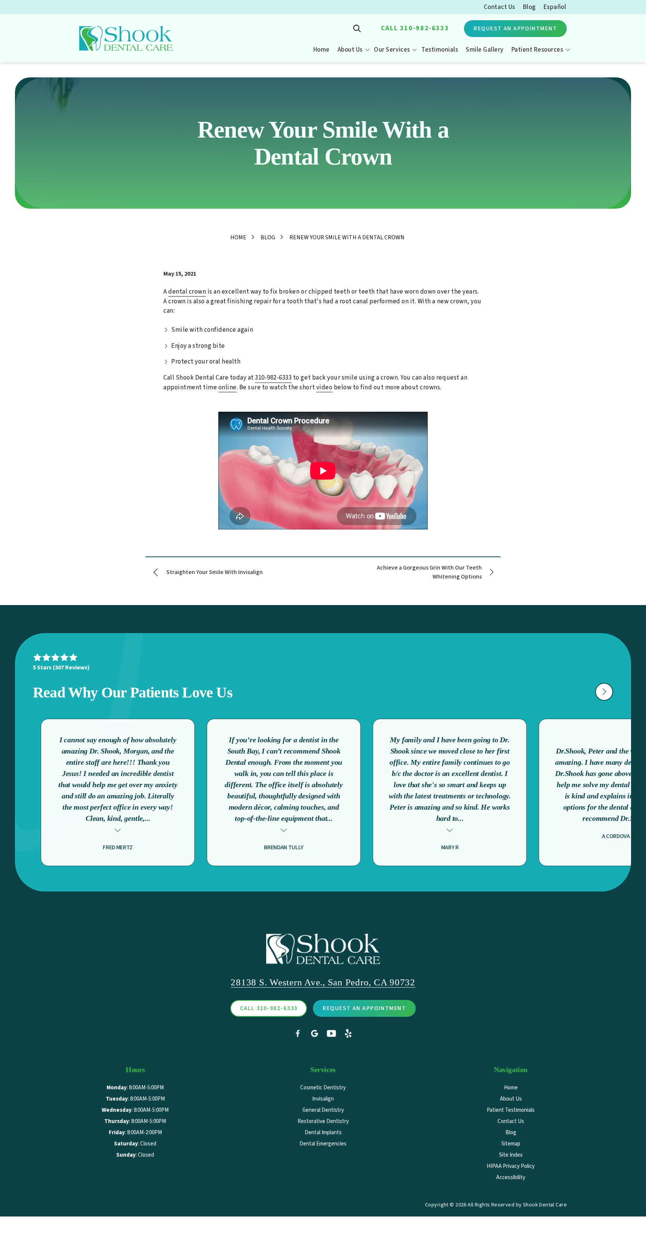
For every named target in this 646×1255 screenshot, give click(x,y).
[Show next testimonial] (604, 692)
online (227, 387)
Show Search (357, 28)
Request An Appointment (515, 28)
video (324, 387)
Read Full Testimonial (118, 829)
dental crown (187, 291)
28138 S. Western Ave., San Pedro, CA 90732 (323, 982)
